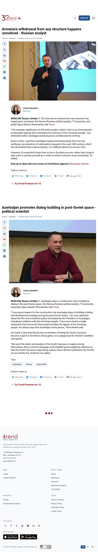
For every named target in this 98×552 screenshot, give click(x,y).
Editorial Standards (58, 485)
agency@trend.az (9, 461)
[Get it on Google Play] (28, 536)
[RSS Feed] (39, 525)
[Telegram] (28, 525)
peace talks (41, 364)
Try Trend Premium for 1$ (27, 183)
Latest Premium (9, 478)
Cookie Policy (56, 511)
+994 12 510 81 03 (9, 458)
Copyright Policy (57, 507)
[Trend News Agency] (10, 437)
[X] (16, 525)
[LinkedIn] (33, 525)
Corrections (55, 489)
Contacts (54, 482)
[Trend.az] (11, 18)
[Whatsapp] (5, 525)
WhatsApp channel (79, 163)
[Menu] (93, 18)
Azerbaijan (17, 364)
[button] (4, 44)
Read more (26, 111)
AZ (88, 547)
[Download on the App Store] (10, 536)
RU (92, 547)
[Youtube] (22, 525)
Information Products (11, 504)
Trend (51, 124)
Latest (5, 474)
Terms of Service (57, 500)
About (53, 474)
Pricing (6, 500)
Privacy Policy (56, 504)
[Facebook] (11, 525)
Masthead (55, 478)
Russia (29, 364)
